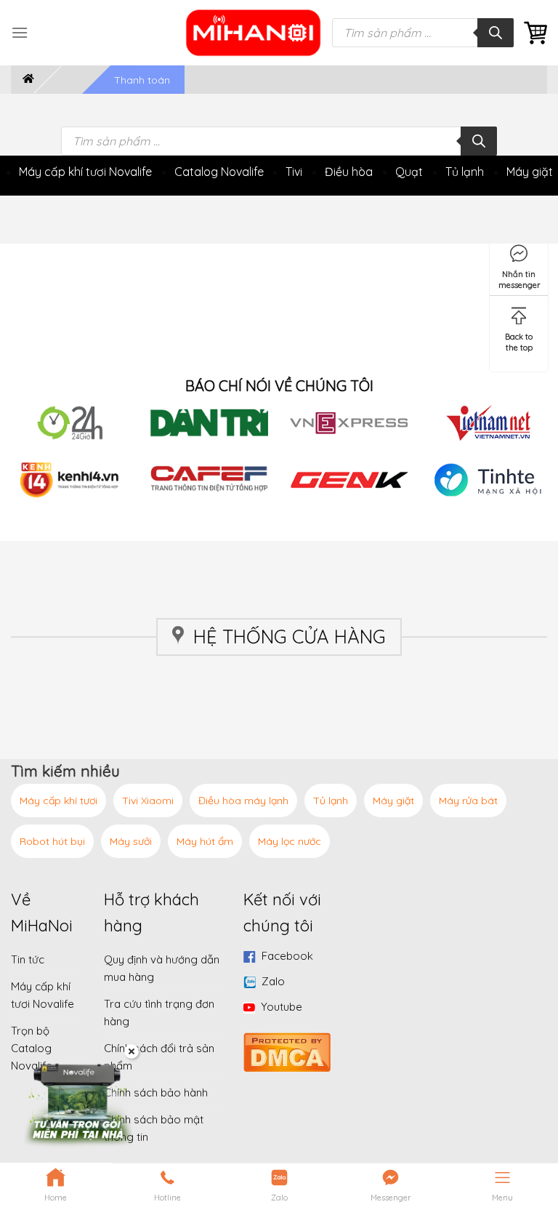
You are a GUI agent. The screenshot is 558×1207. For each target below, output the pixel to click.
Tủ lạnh (464, 171)
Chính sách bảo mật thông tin (153, 1128)
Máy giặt (529, 171)
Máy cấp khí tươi (58, 800)
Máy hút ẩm (205, 841)
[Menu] (19, 32)
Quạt (409, 171)
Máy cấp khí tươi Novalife (85, 171)
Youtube (281, 1007)
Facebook (287, 956)
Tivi (294, 171)
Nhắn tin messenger (519, 276)
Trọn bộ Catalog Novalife (31, 1048)
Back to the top (519, 339)
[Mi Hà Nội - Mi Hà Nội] (253, 32)
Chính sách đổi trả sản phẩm (159, 1056)
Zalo (273, 981)
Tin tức (27, 959)
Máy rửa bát (468, 800)
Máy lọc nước (289, 841)
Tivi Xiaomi (148, 800)
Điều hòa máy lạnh (243, 800)
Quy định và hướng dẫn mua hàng (161, 968)
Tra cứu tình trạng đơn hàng (159, 1012)
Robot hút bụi (52, 841)
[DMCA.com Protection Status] (287, 1050)
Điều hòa (349, 171)
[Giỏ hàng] (535, 33)
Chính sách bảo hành (156, 1092)
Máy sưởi (131, 841)
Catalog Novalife (219, 171)
